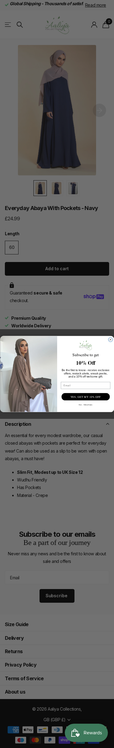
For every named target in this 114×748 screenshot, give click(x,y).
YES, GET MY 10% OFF (85, 397)
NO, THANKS (85, 405)
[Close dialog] (110, 339)
